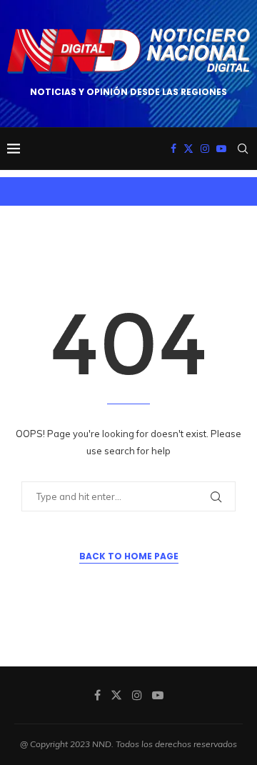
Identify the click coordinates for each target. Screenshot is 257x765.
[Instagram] (205, 148)
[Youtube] (221, 148)
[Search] (243, 148)
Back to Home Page (128, 556)
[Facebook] (173, 148)
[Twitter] (188, 148)
